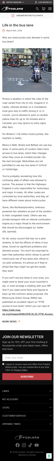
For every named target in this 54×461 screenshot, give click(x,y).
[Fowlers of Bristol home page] (12, 9)
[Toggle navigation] (50, 8)
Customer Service (14, 413)
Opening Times (11, 421)
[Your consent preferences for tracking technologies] (47, 456)
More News (9, 321)
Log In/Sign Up (45, 2)
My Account (10, 397)
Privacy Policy (20, 370)
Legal (6, 405)
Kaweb (31, 453)
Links (5, 389)
